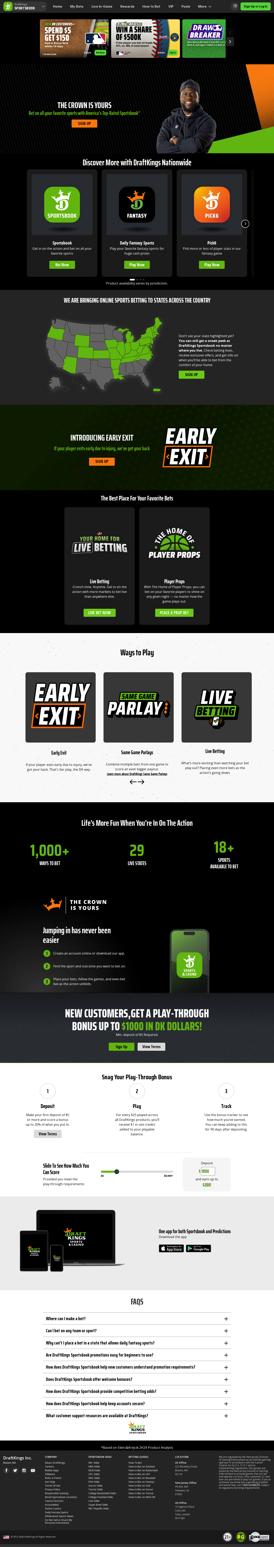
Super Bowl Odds (98, 1504)
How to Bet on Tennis (141, 1493)
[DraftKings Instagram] (24, 1470)
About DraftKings (55, 1462)
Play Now (136, 264)
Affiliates (50, 1474)
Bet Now (62, 264)
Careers (49, 1466)
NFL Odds (93, 1462)
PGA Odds (94, 1481)
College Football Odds (100, 1497)
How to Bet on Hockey (141, 1481)
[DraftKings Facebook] (6, 1470)
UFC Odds (93, 1474)
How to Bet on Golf (139, 1485)
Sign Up (84, 123)
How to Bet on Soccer (141, 1489)
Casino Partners (54, 1501)
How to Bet (151, 6)
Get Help (50, 1481)
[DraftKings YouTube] (33, 1470)
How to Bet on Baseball (142, 1478)
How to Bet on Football (142, 1466)
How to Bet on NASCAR (142, 1497)
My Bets (76, 6)
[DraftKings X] (15, 1470)
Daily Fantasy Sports (56, 1512)
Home (57, 6)
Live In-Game (101, 6)
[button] (74, 38)
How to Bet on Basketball (143, 1470)
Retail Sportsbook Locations (61, 1497)
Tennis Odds (95, 1489)
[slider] (116, 1171)
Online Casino (53, 1508)
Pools (186, 6)
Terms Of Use (52, 1485)
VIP (171, 6)
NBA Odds (94, 1466)
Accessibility (52, 1504)
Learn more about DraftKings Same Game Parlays (137, 774)
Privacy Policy (52, 1489)
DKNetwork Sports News (59, 1516)
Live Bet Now (99, 612)
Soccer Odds (95, 1485)
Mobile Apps (52, 1470)
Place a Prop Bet (174, 612)
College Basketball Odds (102, 1493)
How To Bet (135, 1462)
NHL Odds (94, 1478)
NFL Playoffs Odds (98, 1508)
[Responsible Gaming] (235, 6)
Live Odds (93, 1501)
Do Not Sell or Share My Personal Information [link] (58, 1521)
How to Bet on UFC (139, 1474)
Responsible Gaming (56, 1493)
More (202, 6)
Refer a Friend (53, 1478)
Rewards (127, 6)
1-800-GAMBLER (250, 1485)
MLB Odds (94, 1470)
